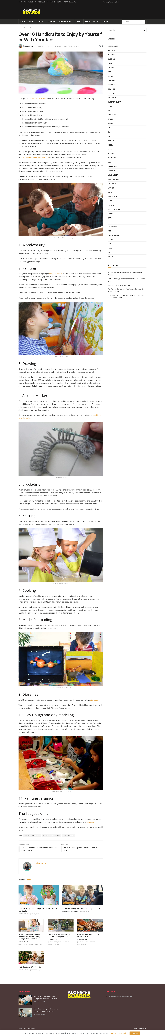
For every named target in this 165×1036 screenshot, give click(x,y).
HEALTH (111, 140)
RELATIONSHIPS (114, 209)
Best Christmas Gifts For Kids (30, 967)
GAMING (111, 123)
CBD (109, 72)
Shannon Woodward (71, 911)
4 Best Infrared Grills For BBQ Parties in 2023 (88, 935)
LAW (109, 162)
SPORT (66, 2)
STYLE (110, 218)
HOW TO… (112, 153)
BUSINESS (111, 59)
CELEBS (110, 76)
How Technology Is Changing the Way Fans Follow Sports (46, 1010)
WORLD (31, 2)
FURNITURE (112, 115)
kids (64, 835)
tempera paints (55, 273)
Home (20, 28)
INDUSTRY (112, 158)
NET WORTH (112, 196)
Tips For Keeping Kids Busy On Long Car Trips (81, 908)
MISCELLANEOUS (43, 2)
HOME (20, 2)
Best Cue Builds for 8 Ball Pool (119, 285)
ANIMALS (111, 50)
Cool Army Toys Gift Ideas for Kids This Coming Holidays (59, 935)
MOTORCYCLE (113, 184)
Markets (111, 171)
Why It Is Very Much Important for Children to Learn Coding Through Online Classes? (30, 936)
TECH (25, 2)
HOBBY (110, 145)
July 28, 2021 (35, 914)
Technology (113, 227)
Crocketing (36, 835)
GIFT (51, 929)
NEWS (110, 201)
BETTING (111, 55)
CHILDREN (27, 28)
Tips (109, 231)
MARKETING (112, 166)
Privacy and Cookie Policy (118, 1033)
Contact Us (72, 2)
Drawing (46, 835)
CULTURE (59, 2)
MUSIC (110, 192)
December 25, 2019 (37, 970)
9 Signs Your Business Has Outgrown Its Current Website (46, 997)
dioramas (94, 700)
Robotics (90, 822)
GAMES (110, 119)
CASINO (111, 67)
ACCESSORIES (113, 46)
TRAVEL (111, 244)
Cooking (111, 85)
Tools (110, 239)
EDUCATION (112, 98)
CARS (110, 63)
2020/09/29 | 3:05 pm (45, 46)
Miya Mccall (29, 46)
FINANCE (52, 2)
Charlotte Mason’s (38, 98)
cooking (27, 835)
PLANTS (111, 205)
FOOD (80, 929)
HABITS (110, 136)
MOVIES (111, 188)
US (35, 2)
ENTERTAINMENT (66, 21)
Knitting (71, 835)
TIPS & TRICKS (69, 903)
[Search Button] (143, 22)
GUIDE (110, 132)
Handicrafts (56, 835)
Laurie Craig (24, 914)
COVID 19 (111, 89)
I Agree (135, 1033)
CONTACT (105, 21)
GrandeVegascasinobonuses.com (35, 157)
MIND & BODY (113, 175)
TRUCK (110, 248)
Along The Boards (29, 1029)
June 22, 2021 (85, 911)
